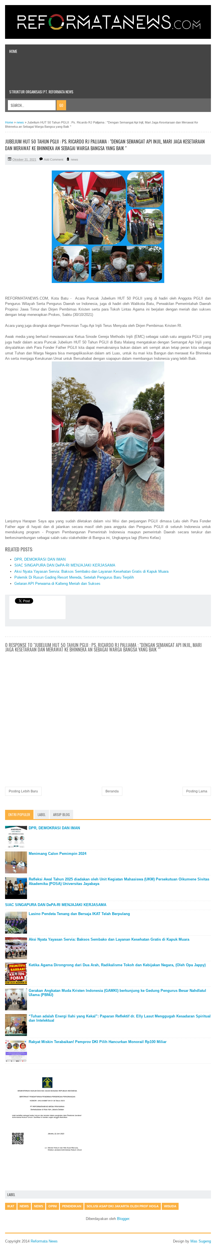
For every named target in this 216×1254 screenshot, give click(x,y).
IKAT (10, 1206)
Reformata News (44, 1241)
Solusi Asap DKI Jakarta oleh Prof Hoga (123, 1206)
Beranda (112, 791)
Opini (52, 1206)
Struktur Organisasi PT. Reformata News (41, 92)
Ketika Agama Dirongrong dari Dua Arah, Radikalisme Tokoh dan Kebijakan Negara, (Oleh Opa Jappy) (117, 965)
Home (13, 51)
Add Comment (53, 159)
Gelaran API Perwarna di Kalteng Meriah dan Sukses (57, 583)
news (74, 159)
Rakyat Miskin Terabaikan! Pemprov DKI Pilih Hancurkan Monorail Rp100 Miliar (97, 1042)
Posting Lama (196, 791)
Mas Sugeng (200, 1241)
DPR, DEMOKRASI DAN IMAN (40, 559)
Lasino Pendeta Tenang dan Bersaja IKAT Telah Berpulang (79, 914)
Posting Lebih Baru (23, 791)
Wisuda (170, 1206)
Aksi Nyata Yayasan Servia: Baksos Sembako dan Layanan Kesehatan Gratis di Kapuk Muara (91, 571)
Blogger (123, 1219)
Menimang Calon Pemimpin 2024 (57, 853)
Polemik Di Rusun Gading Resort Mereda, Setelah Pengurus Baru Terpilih (74, 577)
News (38, 1206)
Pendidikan (71, 1206)
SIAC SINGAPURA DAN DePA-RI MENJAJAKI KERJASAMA (64, 565)
